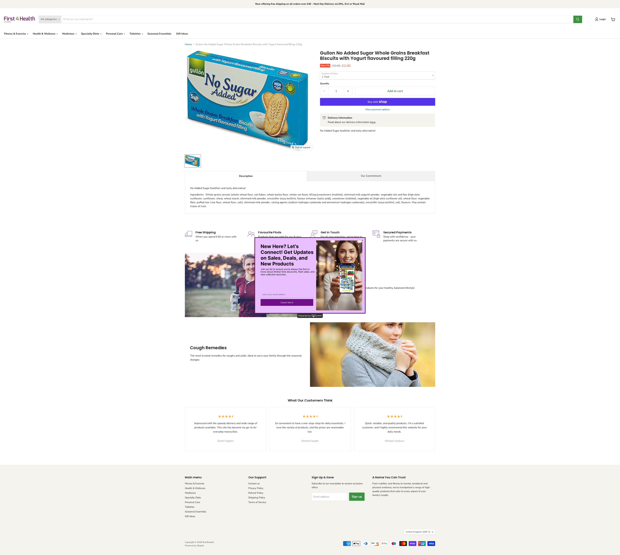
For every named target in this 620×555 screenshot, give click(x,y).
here (373, 122)
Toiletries (135, 34)
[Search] (577, 19)
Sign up (357, 497)
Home (188, 44)
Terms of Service (257, 502)
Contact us (254, 483)
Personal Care (114, 34)
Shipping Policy (256, 497)
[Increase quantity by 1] (348, 91)
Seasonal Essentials (159, 34)
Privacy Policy (255, 488)
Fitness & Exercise (15, 34)
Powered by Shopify (194, 545)
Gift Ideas (182, 34)
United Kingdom (418, 531)
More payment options (377, 109)
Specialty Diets (90, 34)
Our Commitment (371, 176)
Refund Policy (255, 492)
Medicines (68, 34)
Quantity (324, 83)
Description (246, 176)
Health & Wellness (44, 34)
